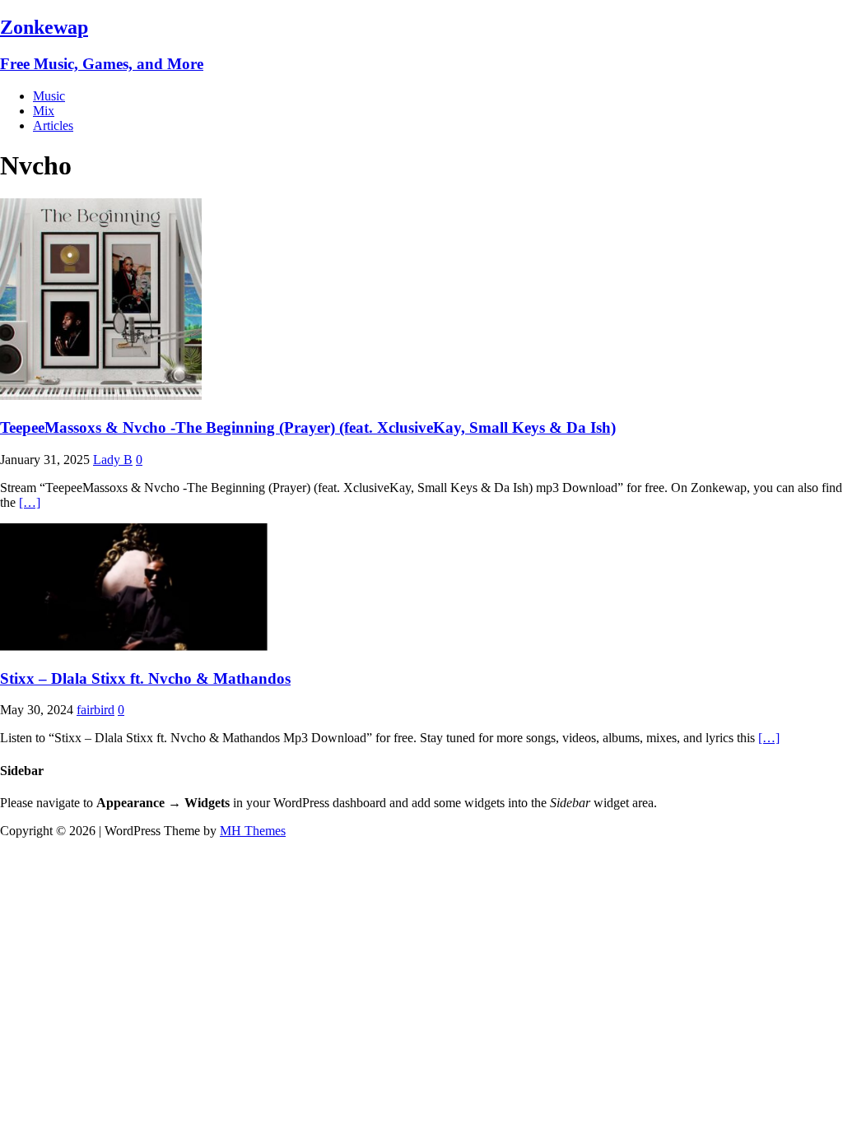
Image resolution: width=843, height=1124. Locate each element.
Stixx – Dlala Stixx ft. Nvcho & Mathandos (145, 678)
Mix (43, 111)
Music (49, 96)
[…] (29, 502)
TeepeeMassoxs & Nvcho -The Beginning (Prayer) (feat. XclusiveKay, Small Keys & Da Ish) (308, 427)
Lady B (113, 460)
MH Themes (253, 831)
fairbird (95, 710)
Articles (53, 125)
